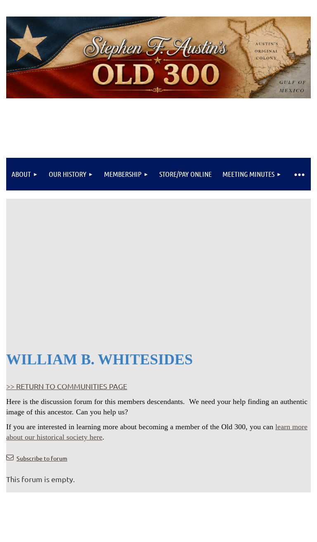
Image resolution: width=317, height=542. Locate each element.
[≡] (299, 174)
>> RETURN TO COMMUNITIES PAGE (66, 386)
